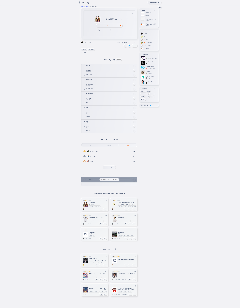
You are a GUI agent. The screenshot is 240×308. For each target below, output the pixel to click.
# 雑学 (152, 96)
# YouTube (84, 49)
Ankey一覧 (86, 6)
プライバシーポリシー (92, 306)
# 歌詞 (142, 96)
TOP (82, 6)
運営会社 (78, 306)
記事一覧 (155, 10)
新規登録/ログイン (154, 2)
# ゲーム (147, 96)
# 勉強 (148, 91)
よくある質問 (101, 306)
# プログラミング (144, 94)
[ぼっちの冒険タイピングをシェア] (129, 45)
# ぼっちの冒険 (91, 49)
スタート (109, 25)
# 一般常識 (152, 94)
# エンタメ (143, 99)
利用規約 (84, 306)
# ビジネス (143, 91)
